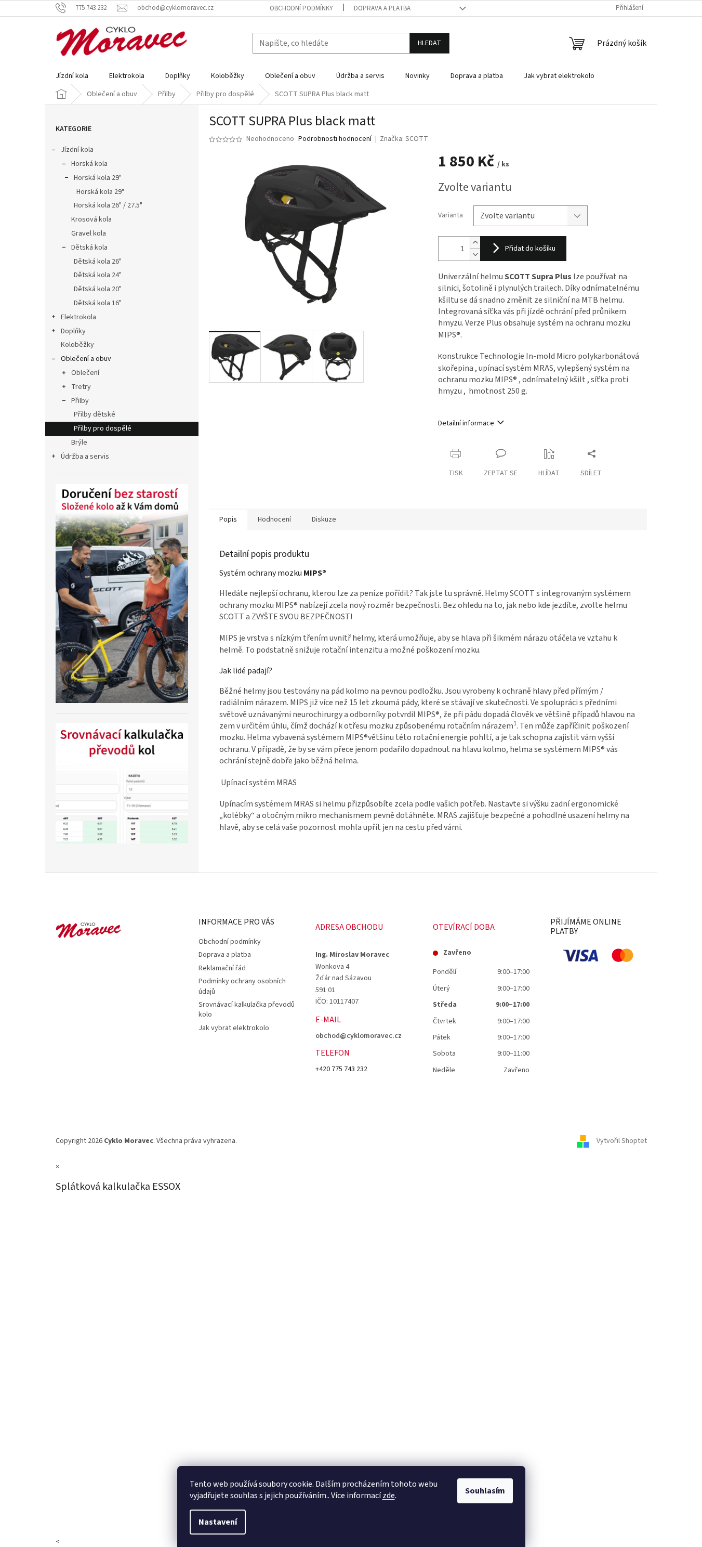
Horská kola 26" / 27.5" (108, 205)
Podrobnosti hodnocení (335, 139)
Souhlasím (485, 1491)
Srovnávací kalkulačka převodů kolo (246, 1009)
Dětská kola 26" (98, 261)
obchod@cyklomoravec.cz (358, 1036)
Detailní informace (466, 423)
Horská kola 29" (98, 178)
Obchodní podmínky (301, 8)
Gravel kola (88, 233)
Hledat (429, 43)
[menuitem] (72, 76)
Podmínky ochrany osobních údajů (242, 986)
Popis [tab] (228, 519)
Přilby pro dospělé (102, 428)
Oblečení (85, 373)
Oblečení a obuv (86, 359)
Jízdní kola (77, 150)
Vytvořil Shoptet (622, 1141)
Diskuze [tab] (324, 519)
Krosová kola (91, 219)
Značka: (404, 139)
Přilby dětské (94, 414)
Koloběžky (77, 345)
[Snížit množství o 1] (475, 255)
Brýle (79, 442)
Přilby (80, 401)
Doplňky (73, 331)
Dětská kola (89, 247)
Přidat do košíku (530, 248)
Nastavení (217, 1522)
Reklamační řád (222, 968)
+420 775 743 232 (341, 1069)
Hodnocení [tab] (274, 519)
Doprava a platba (382, 8)
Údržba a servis (85, 456)
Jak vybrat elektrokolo (233, 1028)
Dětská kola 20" (98, 289)
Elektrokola (78, 317)
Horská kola (89, 164)
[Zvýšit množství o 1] (475, 243)
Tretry (81, 387)
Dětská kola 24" (98, 275)
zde (388, 1495)
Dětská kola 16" (98, 303)
